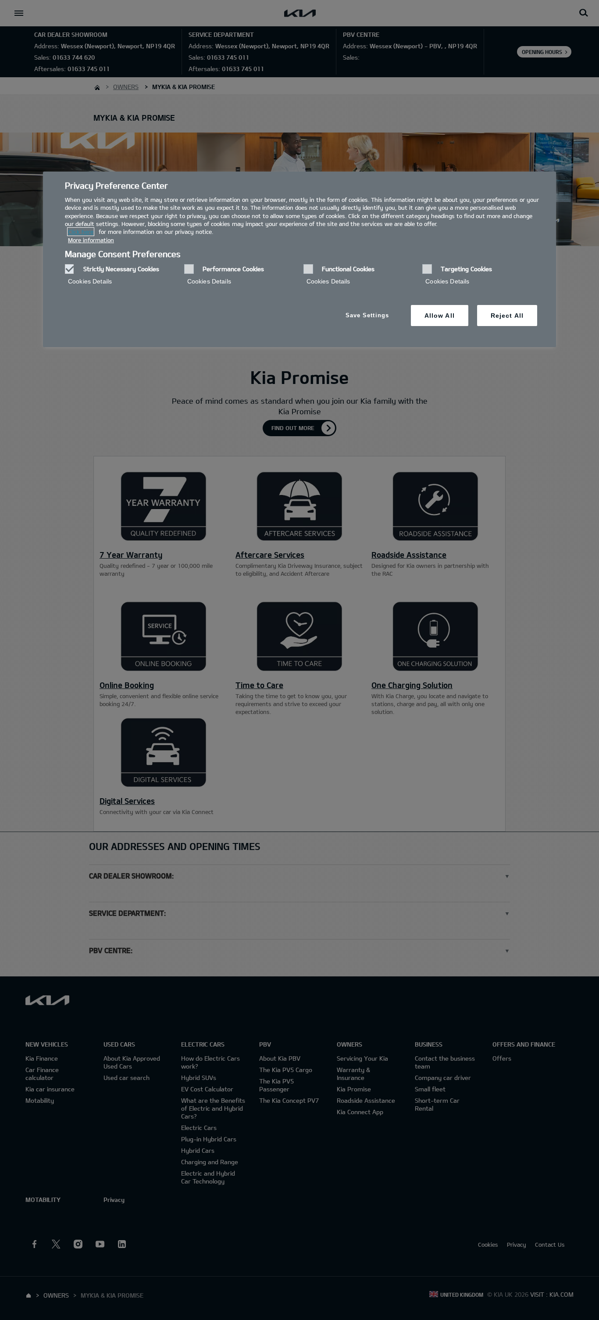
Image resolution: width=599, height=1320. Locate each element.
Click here (80, 231)
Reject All (507, 315)
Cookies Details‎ (90, 281)
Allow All (439, 315)
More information (91, 240)
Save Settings (367, 315)
